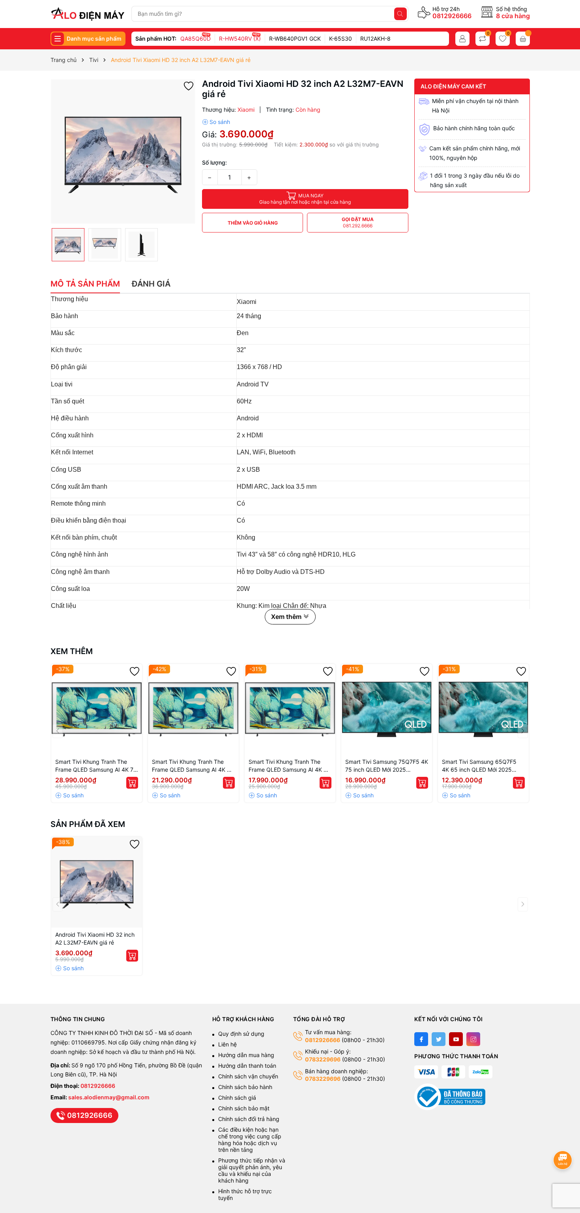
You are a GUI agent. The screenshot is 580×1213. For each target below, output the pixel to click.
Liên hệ (227, 1044)
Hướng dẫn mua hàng (246, 1055)
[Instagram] (473, 1039)
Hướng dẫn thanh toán (247, 1065)
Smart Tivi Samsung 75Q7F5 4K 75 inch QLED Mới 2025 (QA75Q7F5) (386, 766)
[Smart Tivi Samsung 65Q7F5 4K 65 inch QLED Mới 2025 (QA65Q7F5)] (483, 709)
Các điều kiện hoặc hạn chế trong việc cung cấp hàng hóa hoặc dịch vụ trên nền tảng (249, 1139)
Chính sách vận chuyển (249, 1076)
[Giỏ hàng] (523, 39)
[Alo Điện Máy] (87, 14)
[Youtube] (456, 1039)
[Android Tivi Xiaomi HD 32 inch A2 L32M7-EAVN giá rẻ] (96, 882)
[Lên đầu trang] (564, 1139)
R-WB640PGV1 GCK (295, 38)
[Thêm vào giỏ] (132, 783)
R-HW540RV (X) (240, 38)
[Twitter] (438, 1039)
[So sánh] (216, 122)
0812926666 (451, 16)
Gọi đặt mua (358, 222)
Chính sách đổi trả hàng (248, 1119)
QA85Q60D (195, 38)
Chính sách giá (237, 1097)
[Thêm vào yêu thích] (188, 85)
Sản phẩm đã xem (88, 824)
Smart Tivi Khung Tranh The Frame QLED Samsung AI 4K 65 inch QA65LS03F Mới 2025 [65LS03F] (193, 766)
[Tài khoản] (462, 39)
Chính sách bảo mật (243, 1108)
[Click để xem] (123, 151)
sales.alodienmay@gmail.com (109, 1097)
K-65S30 (340, 38)
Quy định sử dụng (241, 1033)
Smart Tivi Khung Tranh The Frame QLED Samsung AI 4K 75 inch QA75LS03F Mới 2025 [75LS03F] (96, 766)
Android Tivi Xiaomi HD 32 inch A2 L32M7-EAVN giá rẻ (95, 938)
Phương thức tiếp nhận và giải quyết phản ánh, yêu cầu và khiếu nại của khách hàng (251, 1170)
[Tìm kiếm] (400, 13)
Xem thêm (72, 651)
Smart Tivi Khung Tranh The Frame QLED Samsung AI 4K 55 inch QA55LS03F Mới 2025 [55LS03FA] (290, 766)
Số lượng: (214, 162)
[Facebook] (421, 1039)
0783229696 (323, 1059)
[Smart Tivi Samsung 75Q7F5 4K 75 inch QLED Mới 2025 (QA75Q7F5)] (386, 709)
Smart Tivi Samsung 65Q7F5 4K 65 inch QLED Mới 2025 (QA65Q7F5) (479, 766)
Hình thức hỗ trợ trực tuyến (245, 1194)
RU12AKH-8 (375, 38)
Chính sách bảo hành (245, 1087)
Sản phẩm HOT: (155, 38)
